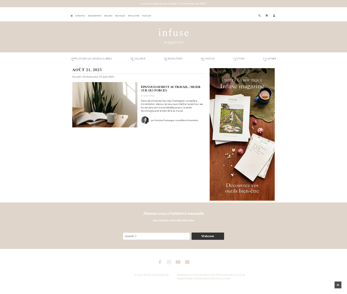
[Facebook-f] (160, 262)
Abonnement (94, 16)
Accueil (76, 76)
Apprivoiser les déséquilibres (91, 58)
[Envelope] (187, 262)
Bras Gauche (237, 275)
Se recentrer (173, 58)
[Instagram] (169, 262)
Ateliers (108, 16)
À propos (80, 16)
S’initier (238, 58)
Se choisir (208, 58)
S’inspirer (269, 58)
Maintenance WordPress (193, 278)
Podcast (146, 16)
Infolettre (133, 16)
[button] (274, 16)
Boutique (120, 16)
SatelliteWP (222, 278)
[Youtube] (178, 262)
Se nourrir (137, 58)
